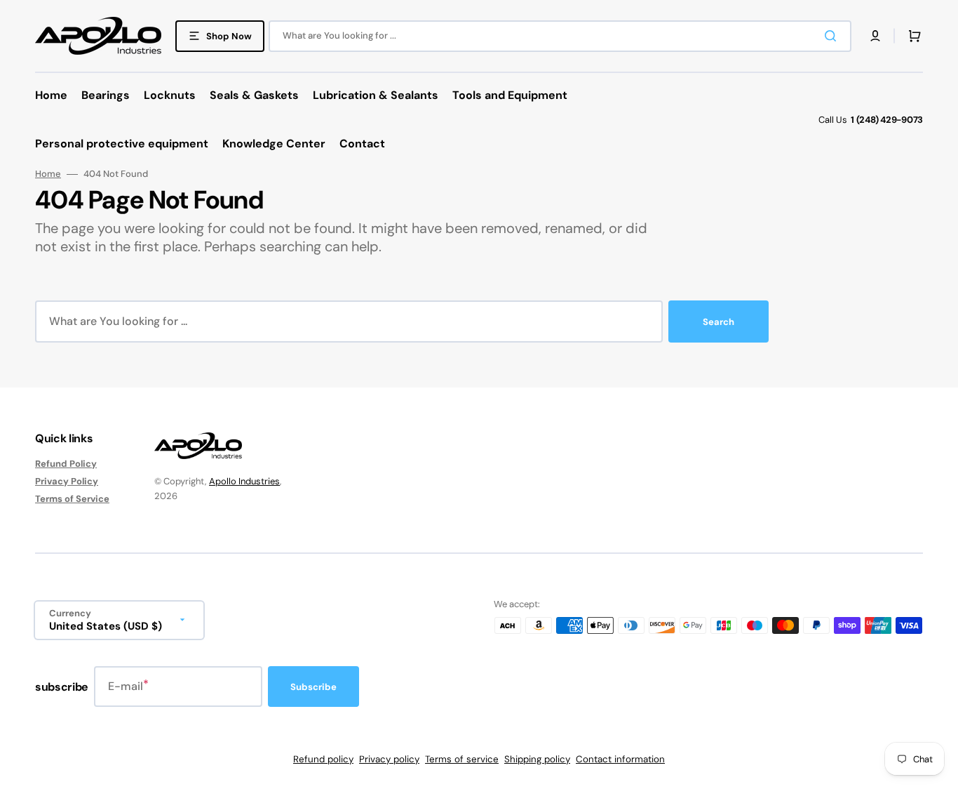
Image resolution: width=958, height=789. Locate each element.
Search (718, 322)
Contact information (620, 759)
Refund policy (323, 759)
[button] (875, 35)
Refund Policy (66, 464)
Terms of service (462, 759)
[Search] (833, 35)
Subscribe (313, 687)
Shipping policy (537, 759)
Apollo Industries (244, 481)
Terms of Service (72, 499)
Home (48, 174)
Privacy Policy (66, 481)
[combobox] (560, 36)
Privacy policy (389, 759)
